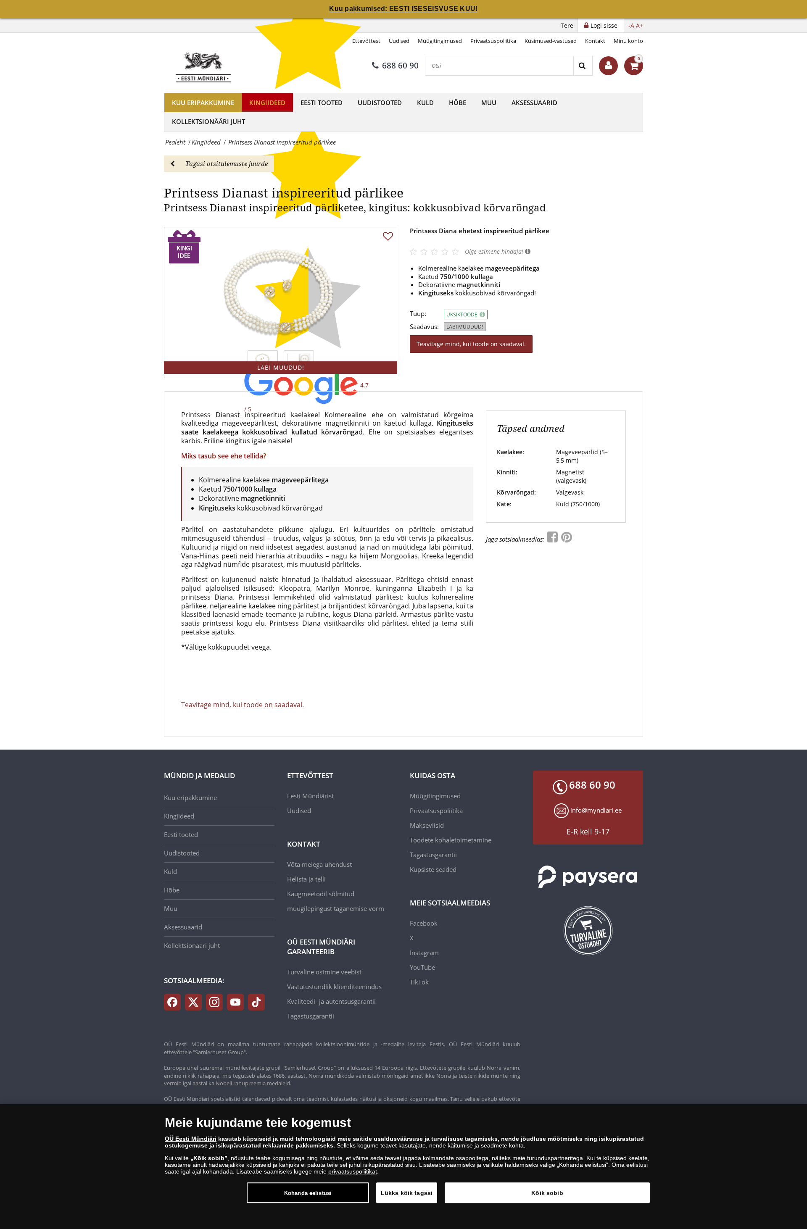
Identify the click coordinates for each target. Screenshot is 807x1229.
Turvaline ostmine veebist (324, 972)
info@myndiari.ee (596, 810)
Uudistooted (380, 102)
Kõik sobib (547, 1192)
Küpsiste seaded (433, 869)
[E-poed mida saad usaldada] (588, 930)
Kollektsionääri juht (208, 121)
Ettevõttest (366, 41)
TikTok (419, 982)
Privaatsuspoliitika (493, 41)
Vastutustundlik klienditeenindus (334, 986)
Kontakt (595, 41)
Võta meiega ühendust (319, 864)
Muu (488, 102)
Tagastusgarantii (310, 1016)
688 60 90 (400, 65)
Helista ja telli (306, 879)
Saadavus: (424, 327)
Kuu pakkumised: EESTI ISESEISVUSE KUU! (403, 8)
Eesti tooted (322, 102)
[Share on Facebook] (553, 539)
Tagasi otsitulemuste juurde (226, 163)
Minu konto (628, 41)
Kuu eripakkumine (203, 102)
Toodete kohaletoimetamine (450, 840)
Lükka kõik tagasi (407, 1192)
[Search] (582, 65)
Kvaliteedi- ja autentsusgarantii (331, 1001)
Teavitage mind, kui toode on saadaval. (471, 344)
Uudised (399, 41)
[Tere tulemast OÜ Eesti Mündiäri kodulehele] (608, 65)
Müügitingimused (440, 41)
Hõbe (457, 102)
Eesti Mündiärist (310, 796)
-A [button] (631, 25)
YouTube (422, 967)
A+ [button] (639, 25)
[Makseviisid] (588, 877)
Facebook (424, 923)
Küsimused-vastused (551, 41)
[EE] (204, 65)
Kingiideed (267, 102)
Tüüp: (418, 314)
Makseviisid (427, 825)
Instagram (424, 952)
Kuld (425, 102)
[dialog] (403, 1166)
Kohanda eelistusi (308, 1193)
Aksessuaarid (534, 102)
